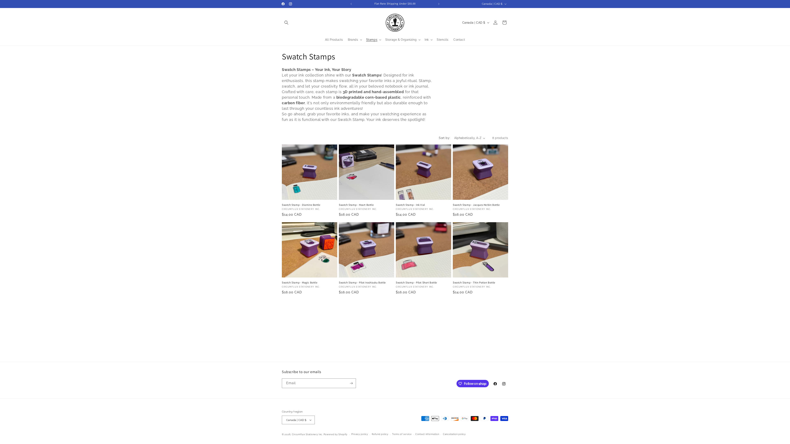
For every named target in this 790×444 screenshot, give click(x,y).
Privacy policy (359, 434)
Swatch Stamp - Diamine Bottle (301, 205)
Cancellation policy (454, 434)
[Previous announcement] (351, 4)
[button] (286, 22)
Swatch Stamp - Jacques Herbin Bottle (476, 205)
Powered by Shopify (336, 434)
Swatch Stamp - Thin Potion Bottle (474, 282)
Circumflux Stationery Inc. (307, 434)
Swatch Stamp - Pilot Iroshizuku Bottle (362, 282)
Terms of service (401, 434)
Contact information (427, 434)
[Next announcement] (438, 4)
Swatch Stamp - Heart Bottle (356, 205)
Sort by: (444, 138)
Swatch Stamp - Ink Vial (410, 205)
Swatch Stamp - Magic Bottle (299, 282)
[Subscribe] (351, 383)
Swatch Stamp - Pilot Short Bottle (416, 282)
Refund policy (380, 434)
